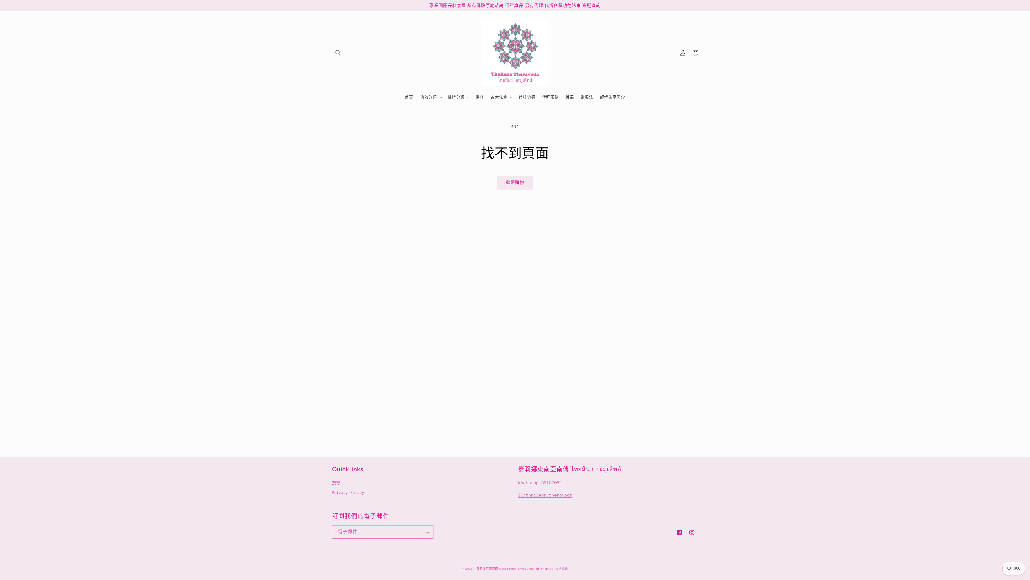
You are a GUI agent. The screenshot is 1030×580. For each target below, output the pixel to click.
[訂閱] (427, 532)
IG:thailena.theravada (545, 495)
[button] (338, 52)
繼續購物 (515, 182)
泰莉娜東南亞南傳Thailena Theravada (505, 568)
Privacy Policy (348, 492)
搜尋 (336, 483)
